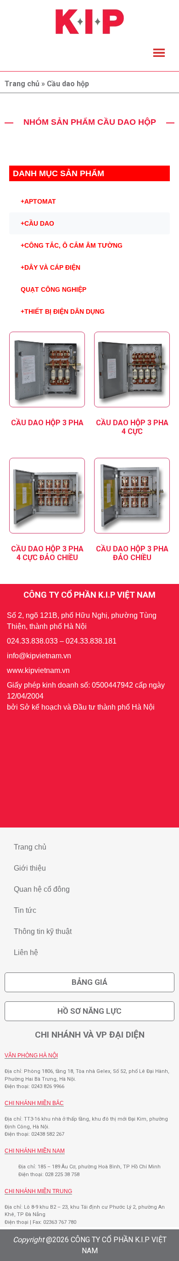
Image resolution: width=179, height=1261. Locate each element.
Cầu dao (37, 223)
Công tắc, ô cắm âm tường (72, 245)
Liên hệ (26, 952)
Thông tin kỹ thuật (43, 931)
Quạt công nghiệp (53, 289)
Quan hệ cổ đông (42, 889)
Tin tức (25, 910)
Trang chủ (22, 83)
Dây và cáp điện (50, 267)
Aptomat (38, 201)
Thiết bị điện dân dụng (63, 311)
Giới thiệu (30, 868)
